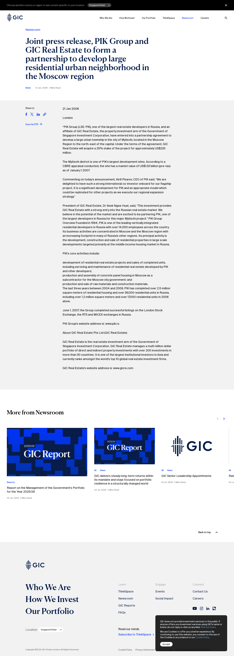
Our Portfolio (149, 18)
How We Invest (127, 18)
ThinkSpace (169, 18)
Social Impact (164, 598)
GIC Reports (126, 605)
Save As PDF (32, 124)
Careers (205, 18)
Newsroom (187, 18)
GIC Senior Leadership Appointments (186, 476)
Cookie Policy (202, 637)
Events (160, 591)
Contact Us (200, 591)
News (28, 88)
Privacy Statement (145, 649)
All (95, 470)
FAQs (122, 612)
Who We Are (106, 18)
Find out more (208, 627)
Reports (11, 482)
